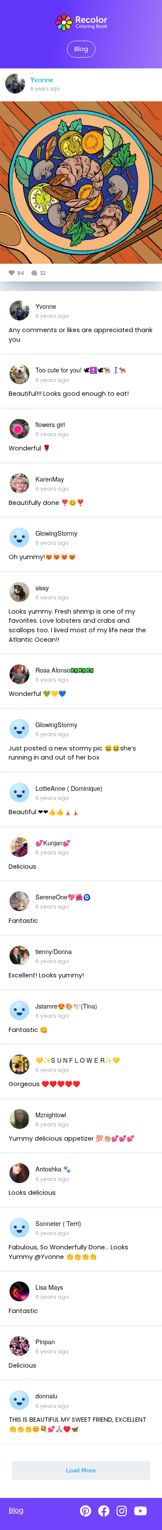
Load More (81, 1470)
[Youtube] (140, 1511)
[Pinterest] (85, 1511)
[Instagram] (122, 1511)
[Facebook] (104, 1511)
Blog (81, 49)
